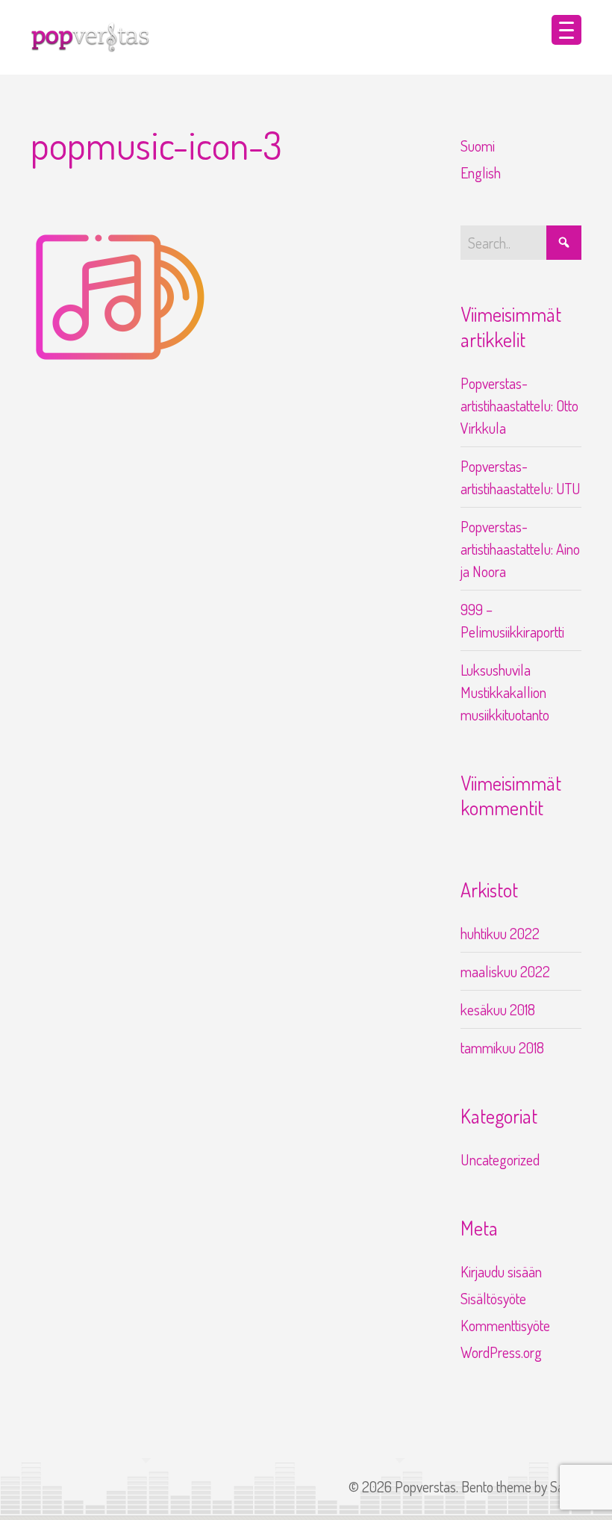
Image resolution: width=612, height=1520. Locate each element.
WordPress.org (501, 1352)
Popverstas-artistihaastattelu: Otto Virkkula (519, 405)
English (480, 172)
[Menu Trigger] (566, 30)
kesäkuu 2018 (497, 1009)
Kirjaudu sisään (501, 1271)
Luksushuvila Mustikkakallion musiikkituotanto (504, 692)
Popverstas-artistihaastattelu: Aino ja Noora (520, 549)
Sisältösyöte (493, 1298)
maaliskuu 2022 (505, 971)
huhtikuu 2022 (500, 933)
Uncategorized (500, 1159)
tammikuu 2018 (502, 1047)
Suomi (477, 145)
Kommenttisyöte (505, 1325)
